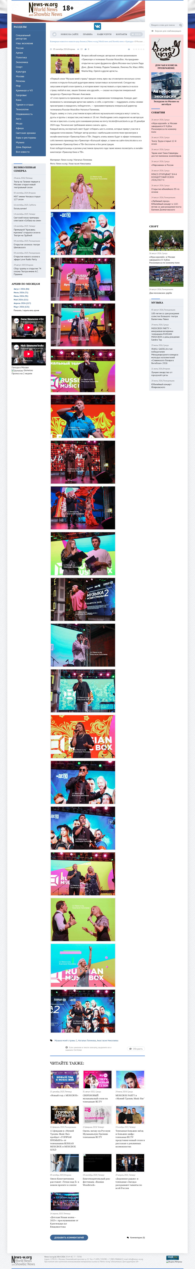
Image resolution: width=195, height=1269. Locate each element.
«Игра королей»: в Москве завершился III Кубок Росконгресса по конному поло (164, 127)
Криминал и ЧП (24, 90)
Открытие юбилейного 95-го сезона (165, 190)
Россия (20, 48)
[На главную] (45, 9)
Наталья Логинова (87, 1040)
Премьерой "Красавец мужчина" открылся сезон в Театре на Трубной (27, 232)
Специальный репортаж (23, 37)
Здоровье (21, 95)
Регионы (20, 81)
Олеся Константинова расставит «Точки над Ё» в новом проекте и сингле (64, 1182)
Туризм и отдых (24, 104)
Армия (19, 52)
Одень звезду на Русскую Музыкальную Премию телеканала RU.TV (96, 1134)
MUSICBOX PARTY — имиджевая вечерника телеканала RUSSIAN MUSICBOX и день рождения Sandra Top (165, 334)
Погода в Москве (20, 367)
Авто (18, 118)
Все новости (23, 151)
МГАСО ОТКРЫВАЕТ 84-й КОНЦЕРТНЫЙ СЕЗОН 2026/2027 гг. (164, 177)
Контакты (121, 34)
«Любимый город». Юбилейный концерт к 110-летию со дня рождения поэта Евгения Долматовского (166, 205)
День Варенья (23, 147)
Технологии (22, 109)
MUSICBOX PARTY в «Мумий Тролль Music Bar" (130, 1097)
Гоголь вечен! (20, 208)
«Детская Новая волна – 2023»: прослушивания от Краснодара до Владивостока (64, 1222)
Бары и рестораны (26, 137)
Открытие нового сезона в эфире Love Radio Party (27, 258)
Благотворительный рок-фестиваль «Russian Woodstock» (97, 1182)
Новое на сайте (70, 34)
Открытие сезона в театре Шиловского (27, 246)
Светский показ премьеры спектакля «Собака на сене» (27, 219)
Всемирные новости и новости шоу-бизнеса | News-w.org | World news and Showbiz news (87, 41)
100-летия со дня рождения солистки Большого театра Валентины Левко (165, 316)
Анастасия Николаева (107, 1040)
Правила (88, 34)
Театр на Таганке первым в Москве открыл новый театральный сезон (27, 184)
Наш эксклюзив (24, 43)
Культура (21, 71)
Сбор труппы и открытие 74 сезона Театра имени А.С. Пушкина (27, 271)
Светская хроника (26, 133)
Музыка (20, 142)
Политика (21, 57)
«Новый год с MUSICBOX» (64, 1095)
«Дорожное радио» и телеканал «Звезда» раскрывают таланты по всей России (128, 1183)
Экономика (22, 62)
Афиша (20, 128)
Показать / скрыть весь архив (26, 310)
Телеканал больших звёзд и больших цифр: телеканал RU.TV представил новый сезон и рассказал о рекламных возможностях (130, 1138)
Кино (18, 99)
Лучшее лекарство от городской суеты (161, 374)
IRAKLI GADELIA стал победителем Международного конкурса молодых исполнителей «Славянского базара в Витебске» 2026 (164, 356)
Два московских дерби (160, 292)
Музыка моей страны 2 (66, 1040)
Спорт (19, 66)
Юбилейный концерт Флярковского (161, 386)
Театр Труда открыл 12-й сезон (163, 142)
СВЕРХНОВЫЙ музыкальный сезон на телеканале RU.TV (95, 1098)
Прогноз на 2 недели (22, 373)
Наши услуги (104, 34)
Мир (18, 85)
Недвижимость (24, 114)
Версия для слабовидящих (168, 30)
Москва (20, 76)
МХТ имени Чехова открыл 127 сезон (27, 198)
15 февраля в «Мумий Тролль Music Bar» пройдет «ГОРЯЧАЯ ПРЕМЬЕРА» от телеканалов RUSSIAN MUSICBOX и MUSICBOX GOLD (63, 1140)
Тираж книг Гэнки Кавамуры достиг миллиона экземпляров (166, 154)
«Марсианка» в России (162, 165)
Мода (19, 123)
